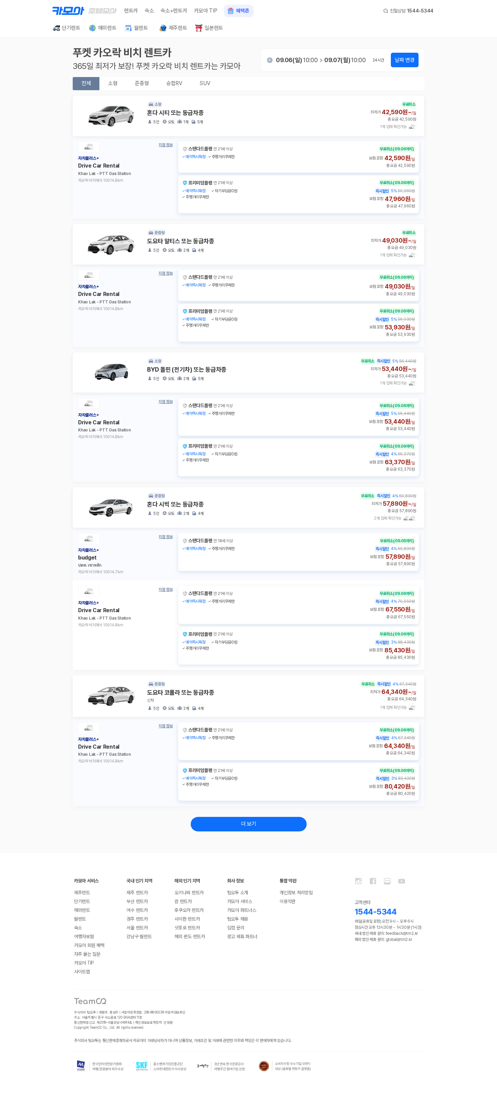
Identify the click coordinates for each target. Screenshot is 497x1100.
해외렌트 (82, 910)
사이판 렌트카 (186, 919)
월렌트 (80, 919)
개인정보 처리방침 (296, 892)
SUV (204, 83)
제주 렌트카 (136, 892)
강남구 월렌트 (138, 936)
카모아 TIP (205, 10)
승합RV (174, 83)
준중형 (142, 83)
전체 (86, 83)
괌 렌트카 (183, 901)
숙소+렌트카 (174, 10)
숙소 (149, 10)
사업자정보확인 (175, 1012)
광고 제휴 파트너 (242, 936)
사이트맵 (82, 971)
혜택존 (242, 11)
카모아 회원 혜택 (89, 945)
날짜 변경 (405, 60)
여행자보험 (84, 936)
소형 (112, 83)
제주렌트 (82, 892)
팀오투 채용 (237, 919)
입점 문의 (235, 927)
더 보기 (248, 824)
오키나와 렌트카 (189, 892)
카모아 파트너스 (241, 910)
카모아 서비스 (239, 901)
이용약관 (287, 901)
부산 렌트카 (136, 901)
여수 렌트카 (136, 910)
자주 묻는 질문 (87, 954)
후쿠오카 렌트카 (189, 910)
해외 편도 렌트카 (189, 936)
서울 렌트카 (136, 927)
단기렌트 (82, 901)
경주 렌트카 (136, 919)
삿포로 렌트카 (186, 927)
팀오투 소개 (237, 892)
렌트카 (131, 10)
